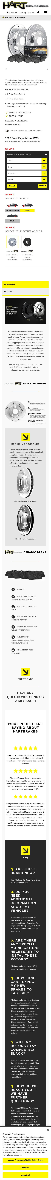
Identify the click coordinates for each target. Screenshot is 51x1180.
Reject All (25, 1168)
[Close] (48, 1130)
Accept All (25, 1175)
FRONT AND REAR (12, 210)
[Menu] (46, 12)
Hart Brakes (9, 18)
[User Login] (38, 12)
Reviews (8, 292)
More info (9, 285)
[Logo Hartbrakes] (25, 5)
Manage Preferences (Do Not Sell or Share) (25, 1160)
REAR (12, 221)
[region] (25, 1153)
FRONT (27, 210)
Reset (12, 186)
